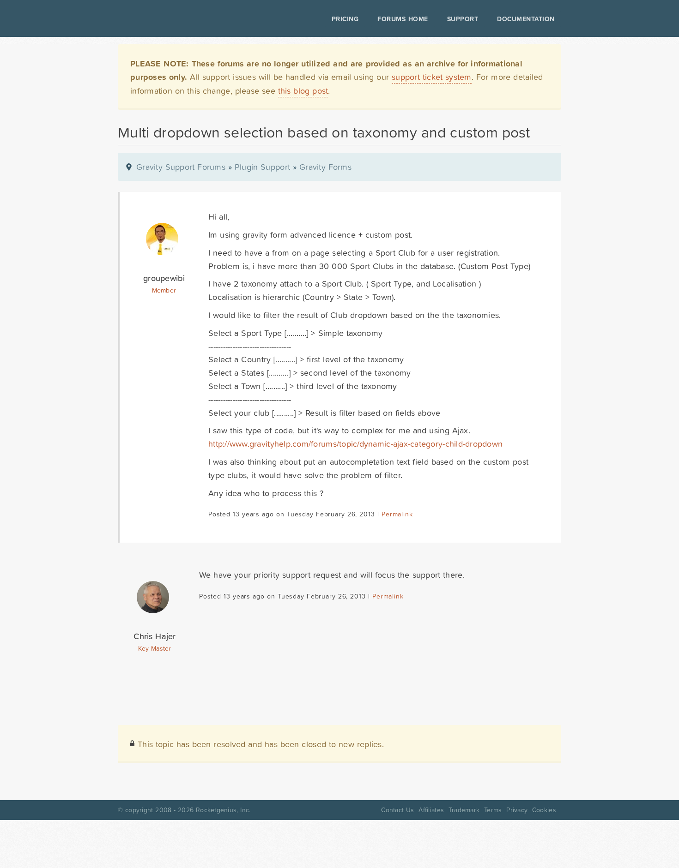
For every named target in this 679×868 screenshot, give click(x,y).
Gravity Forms (325, 167)
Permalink (397, 514)
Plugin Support (262, 167)
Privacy (516, 809)
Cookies (544, 809)
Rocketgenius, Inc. (223, 809)
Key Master (154, 648)
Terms (493, 809)
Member (164, 290)
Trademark (464, 809)
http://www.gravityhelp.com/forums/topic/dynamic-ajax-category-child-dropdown (355, 443)
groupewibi (164, 278)
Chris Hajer (154, 636)
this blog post (303, 90)
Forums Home (402, 19)
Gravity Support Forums (180, 167)
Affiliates (431, 809)
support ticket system (432, 77)
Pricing (345, 19)
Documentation (526, 19)
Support (463, 19)
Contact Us (397, 809)
